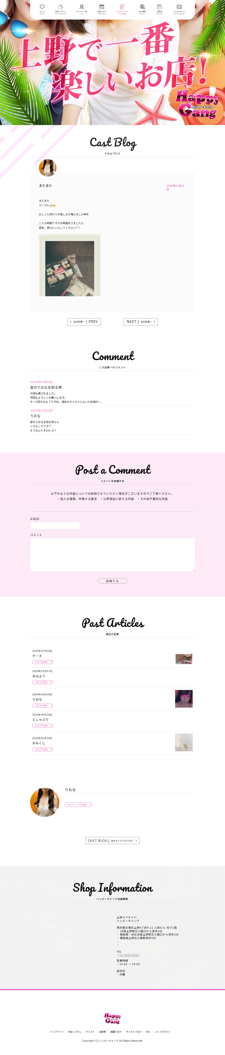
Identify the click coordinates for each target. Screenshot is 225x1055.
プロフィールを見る (77, 804)
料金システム (74, 1032)
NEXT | (139, 321)
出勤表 (102, 1032)
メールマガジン (163, 1032)
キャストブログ (134, 1032)
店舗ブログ (116, 1032)
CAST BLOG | (110, 840)
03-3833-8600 (129, 955)
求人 (148, 1032)
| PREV (86, 321)
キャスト (90, 1032)
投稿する (112, 581)
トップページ (57, 1032)
